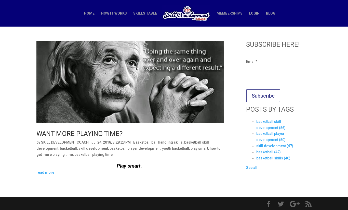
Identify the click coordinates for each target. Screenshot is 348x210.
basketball (68, 148)
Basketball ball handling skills (158, 142)
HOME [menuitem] (89, 13)
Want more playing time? (79, 133)
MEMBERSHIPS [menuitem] (230, 13)
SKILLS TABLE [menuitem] (145, 13)
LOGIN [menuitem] (254, 13)
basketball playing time (93, 155)
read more (45, 172)
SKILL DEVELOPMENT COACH (65, 142)
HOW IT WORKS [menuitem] (114, 13)
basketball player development (135, 148)
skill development (93, 148)
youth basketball (175, 148)
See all (251, 168)
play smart (199, 148)
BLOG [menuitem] (270, 13)
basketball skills (273, 158)
